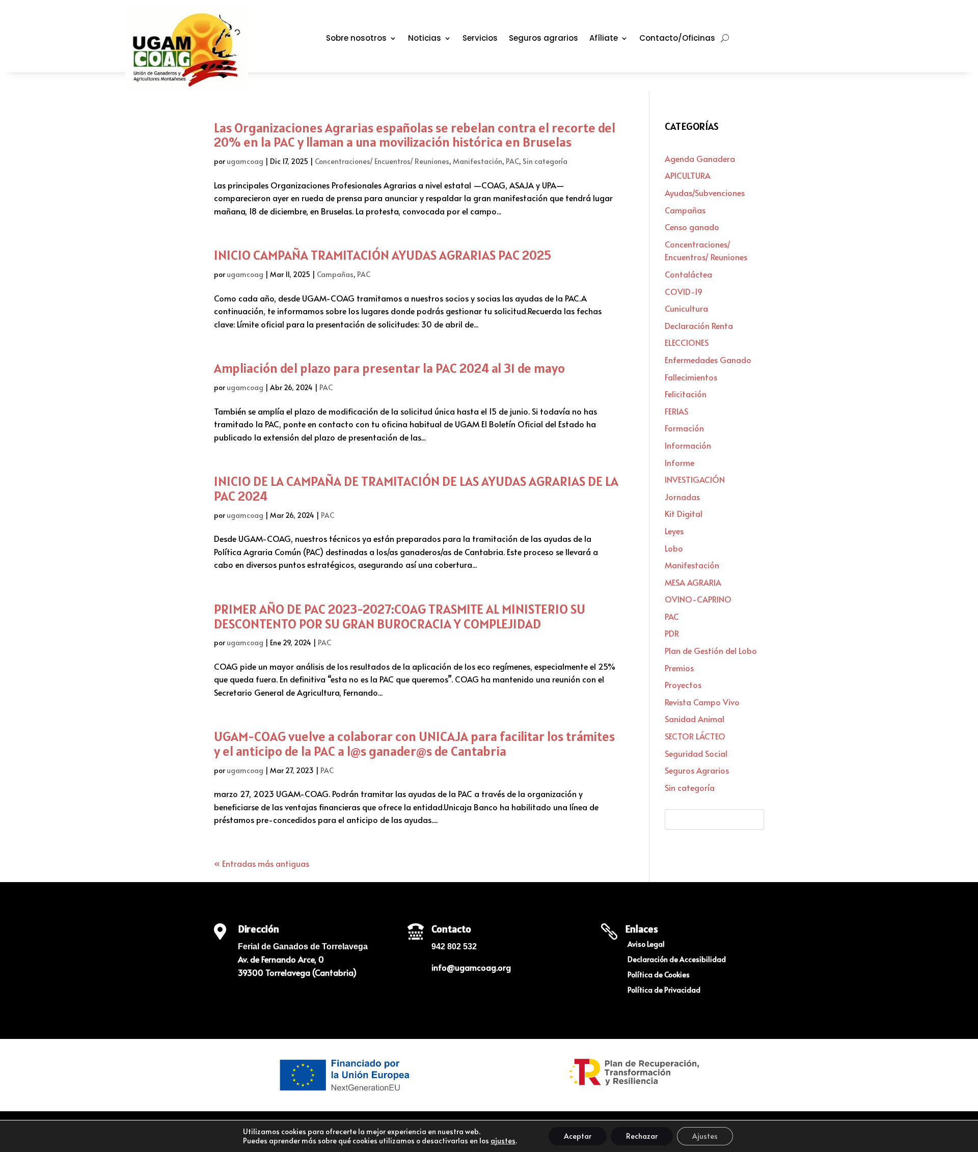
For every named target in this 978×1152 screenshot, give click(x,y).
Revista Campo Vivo (702, 701)
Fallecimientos (691, 376)
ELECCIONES (687, 342)
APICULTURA (688, 175)
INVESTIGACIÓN (695, 479)
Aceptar (577, 1136)
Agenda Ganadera (700, 158)
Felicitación (686, 393)
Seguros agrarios (543, 39)
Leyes (674, 530)
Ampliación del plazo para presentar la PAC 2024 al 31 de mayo (389, 368)
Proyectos (683, 684)
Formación (684, 427)
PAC (512, 161)
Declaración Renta (699, 325)
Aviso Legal (646, 945)
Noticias (424, 39)
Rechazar (642, 1136)
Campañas (335, 274)
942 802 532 (454, 946)
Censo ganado (692, 226)
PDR (672, 633)
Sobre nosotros (356, 39)
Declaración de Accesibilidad (677, 960)
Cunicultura (686, 308)
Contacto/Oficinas (677, 39)
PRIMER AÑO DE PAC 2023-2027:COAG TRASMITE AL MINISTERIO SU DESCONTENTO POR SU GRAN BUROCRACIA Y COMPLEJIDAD (399, 616)
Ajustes (705, 1136)
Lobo (674, 548)
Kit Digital (683, 513)
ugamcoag (245, 161)
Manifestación (477, 161)
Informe (679, 462)
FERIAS (676, 411)
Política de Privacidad (664, 990)
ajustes (503, 1140)
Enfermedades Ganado (708, 359)
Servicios (480, 39)
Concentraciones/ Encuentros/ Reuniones (382, 161)
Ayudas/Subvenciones (705, 192)
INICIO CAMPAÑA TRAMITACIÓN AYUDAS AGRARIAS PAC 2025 (382, 254)
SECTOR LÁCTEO (695, 736)
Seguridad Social (696, 753)
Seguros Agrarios (697, 770)
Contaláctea (688, 274)
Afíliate (603, 39)
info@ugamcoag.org (471, 967)
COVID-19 (683, 291)
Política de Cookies (659, 975)
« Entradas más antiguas (261, 863)
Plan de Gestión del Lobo (711, 650)
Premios (679, 667)
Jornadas (682, 496)
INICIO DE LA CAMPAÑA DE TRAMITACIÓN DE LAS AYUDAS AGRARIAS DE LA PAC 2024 (416, 488)
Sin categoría (545, 161)
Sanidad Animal (694, 718)
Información (688, 445)
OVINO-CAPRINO (698, 599)
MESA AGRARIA (693, 582)
